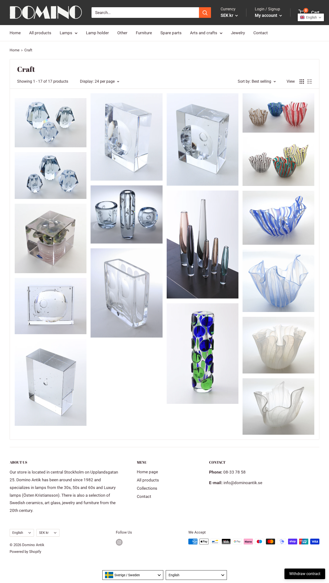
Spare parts (171, 32)
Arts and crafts (203, 32)
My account (266, 15)
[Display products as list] (310, 81)
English (17, 533)
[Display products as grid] (302, 81)
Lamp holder (97, 32)
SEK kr (44, 533)
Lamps (66, 32)
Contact (260, 32)
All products (40, 32)
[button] (311, 17)
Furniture (144, 32)
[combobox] (133, 575)
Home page (147, 471)
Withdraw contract (304, 573)
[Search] (205, 12)
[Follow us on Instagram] (119, 542)
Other (122, 32)
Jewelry (238, 32)
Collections (147, 488)
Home (15, 32)
